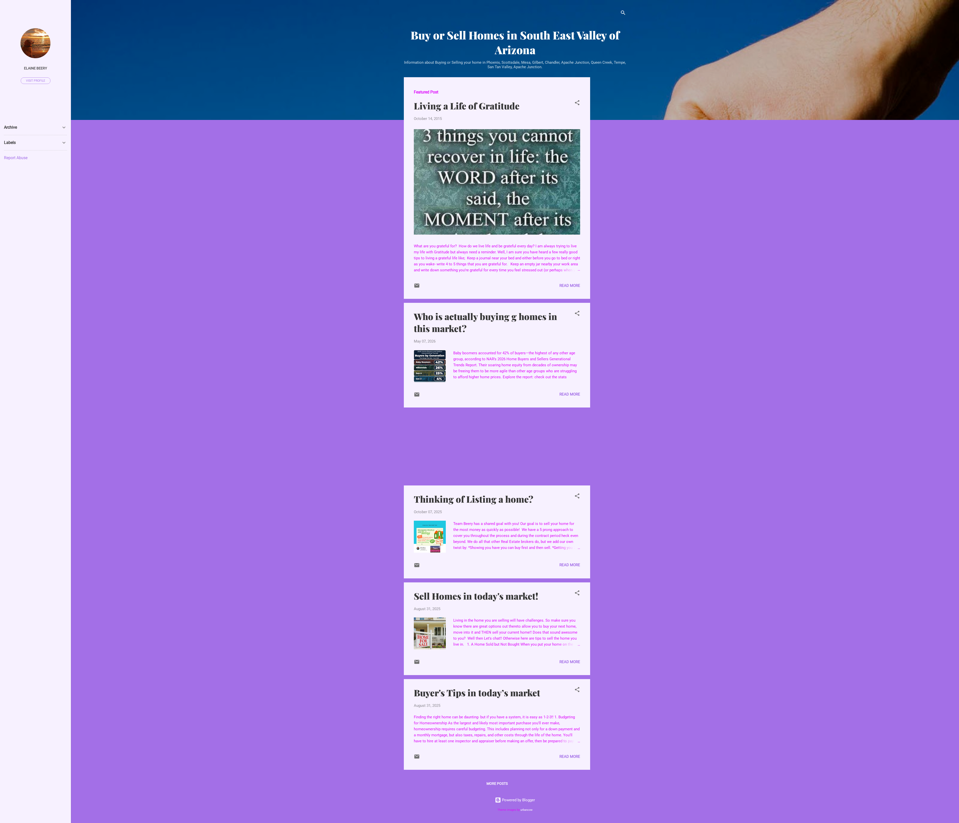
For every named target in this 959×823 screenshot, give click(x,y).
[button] (577, 103)
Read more (569, 285)
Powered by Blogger (518, 800)
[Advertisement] (610, 152)
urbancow (526, 810)
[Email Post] (417, 287)
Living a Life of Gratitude (466, 106)
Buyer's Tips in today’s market (477, 693)
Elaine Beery (35, 68)
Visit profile (35, 80)
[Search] (623, 13)
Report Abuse (15, 157)
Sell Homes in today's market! (476, 596)
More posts (497, 784)
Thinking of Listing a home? (473, 499)
